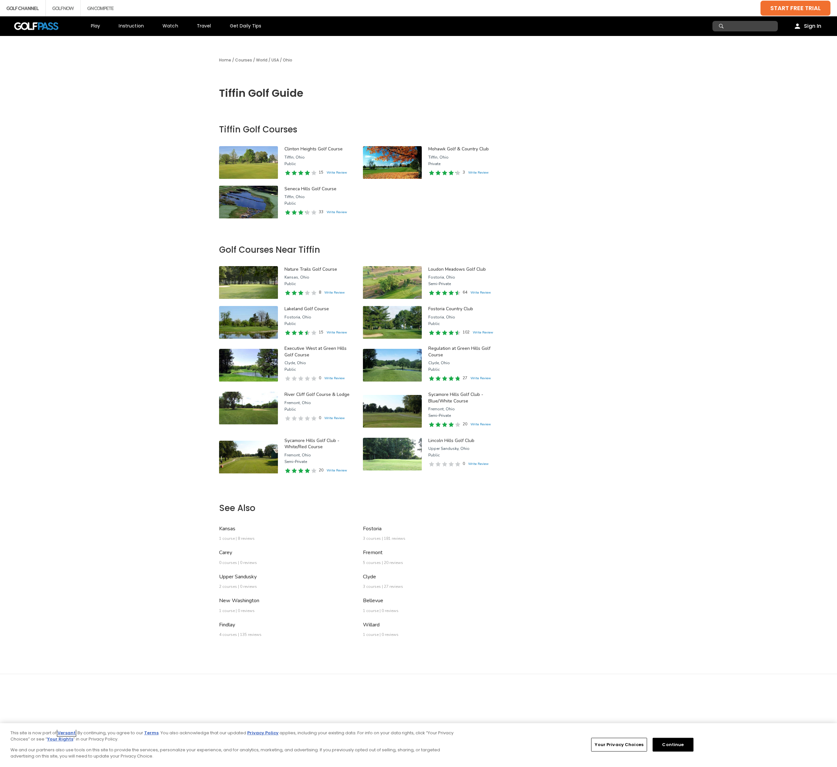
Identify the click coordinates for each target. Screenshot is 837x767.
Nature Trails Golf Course (310, 269)
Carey (225, 552)
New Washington (239, 600)
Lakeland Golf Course (306, 309)
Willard (371, 624)
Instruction (131, 26)
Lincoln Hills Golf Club (451, 440)
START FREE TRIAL (795, 8)
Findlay (227, 624)
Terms (151, 733)
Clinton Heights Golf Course (313, 149)
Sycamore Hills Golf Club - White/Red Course (311, 443)
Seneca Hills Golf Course (310, 189)
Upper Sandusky (238, 576)
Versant (67, 733)
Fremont (373, 552)
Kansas (227, 528)
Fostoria (372, 528)
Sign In (812, 26)
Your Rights (60, 739)
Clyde (369, 576)
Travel (204, 26)
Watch (170, 26)
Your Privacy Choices (619, 744)
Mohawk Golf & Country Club (458, 149)
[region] (418, 745)
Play (95, 26)
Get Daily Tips (246, 26)
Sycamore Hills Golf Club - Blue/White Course (455, 397)
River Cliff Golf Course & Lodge (317, 394)
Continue (673, 744)
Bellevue (373, 600)
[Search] (722, 26)
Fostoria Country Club (450, 309)
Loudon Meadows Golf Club (457, 269)
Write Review (337, 172)
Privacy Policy (263, 733)
